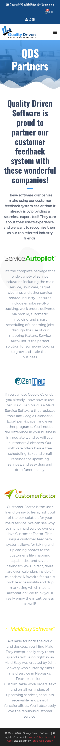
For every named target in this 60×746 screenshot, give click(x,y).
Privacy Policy (35, 737)
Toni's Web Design (42, 740)
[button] (55, 32)
